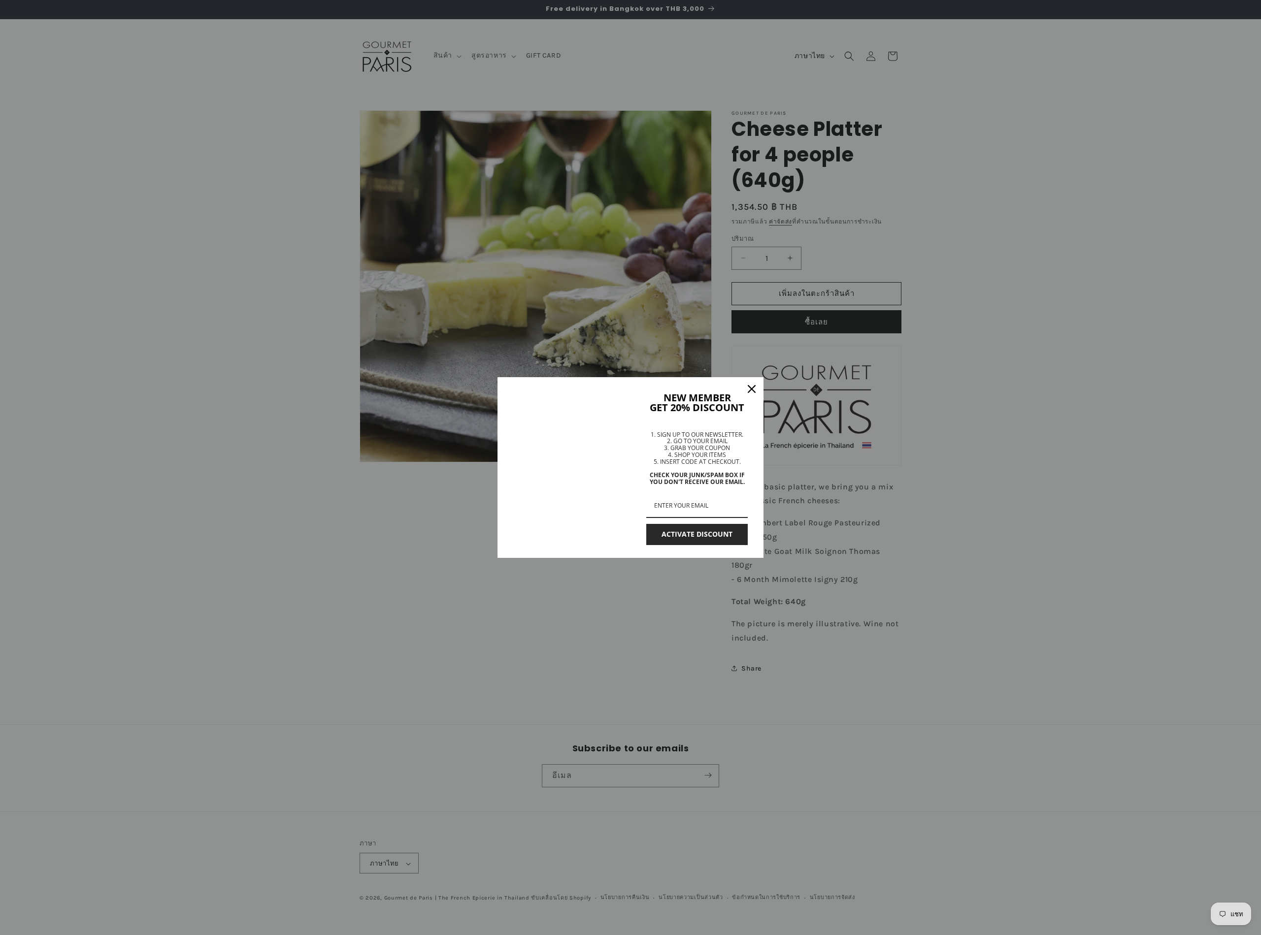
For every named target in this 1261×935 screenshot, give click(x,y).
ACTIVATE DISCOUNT (697, 534)
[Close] (751, 389)
